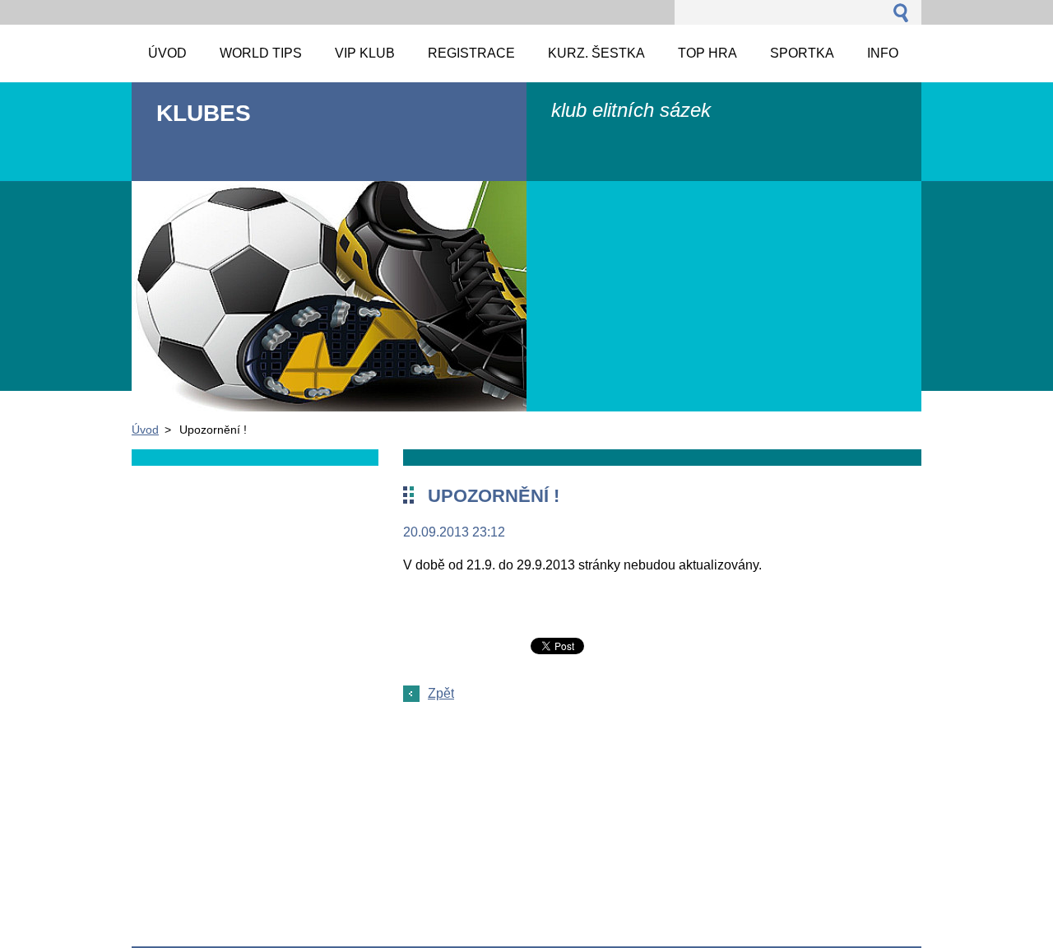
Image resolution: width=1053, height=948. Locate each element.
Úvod (145, 429)
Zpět (441, 693)
